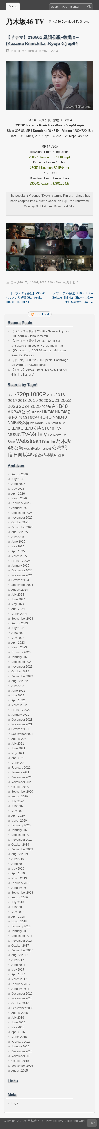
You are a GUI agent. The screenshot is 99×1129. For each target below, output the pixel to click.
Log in (15, 1103)
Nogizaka (31, 51)
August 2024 (19, 589)
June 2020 (18, 806)
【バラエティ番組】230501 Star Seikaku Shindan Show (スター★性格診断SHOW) (72, 298)
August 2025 (19, 532)
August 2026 (19, 474)
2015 (51, 395)
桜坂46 (39, 454)
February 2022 (21, 710)
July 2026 (17, 479)
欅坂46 (51, 455)
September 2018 (22, 892)
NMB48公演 (18, 422)
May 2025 (17, 546)
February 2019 (21, 883)
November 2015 (21, 1056)
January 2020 (20, 830)
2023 (43, 282)
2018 (22, 400)
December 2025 (21, 512)
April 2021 (18, 758)
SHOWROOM (54, 423)
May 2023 (17, 638)
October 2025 (20, 522)
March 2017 (19, 979)
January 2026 (20, 508)
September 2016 (22, 1008)
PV (32, 423)
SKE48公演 (31, 428)
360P (12, 395)
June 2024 (18, 599)
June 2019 (18, 864)
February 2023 (21, 652)
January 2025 (20, 565)
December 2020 (21, 777)
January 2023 (20, 657)
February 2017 (21, 984)
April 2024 (18, 609)
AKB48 (60, 406)
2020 (43, 400)
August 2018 (19, 897)
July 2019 (17, 859)
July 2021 (17, 743)
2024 (24, 406)
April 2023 (18, 642)
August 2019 (19, 854)
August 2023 (19, 623)
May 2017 (17, 969)
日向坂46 (22, 454)
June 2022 (18, 690)
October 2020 (20, 787)
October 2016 (20, 1003)
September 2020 (22, 791)
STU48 (48, 428)
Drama (60, 282)
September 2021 (22, 734)
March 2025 (19, 556)
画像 (61, 455)
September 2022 (22, 676)
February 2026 (21, 503)
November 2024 (21, 575)
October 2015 (20, 1061)
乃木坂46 (17, 282)
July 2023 (17, 628)
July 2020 (17, 801)
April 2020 (18, 815)
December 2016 (21, 993)
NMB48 (59, 417)
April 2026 (18, 493)
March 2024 (19, 613)
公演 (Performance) (37, 448)
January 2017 (20, 989)
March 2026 (19, 498)
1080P (34, 282)
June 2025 (18, 541)
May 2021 (17, 753)
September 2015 (22, 1065)
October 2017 (20, 945)
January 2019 (20, 888)
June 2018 (18, 907)
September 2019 (22, 849)
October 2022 (20, 671)
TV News (54, 435)
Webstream (29, 441)
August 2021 (19, 738)
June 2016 (18, 1022)
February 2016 (21, 1041)
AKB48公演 (19, 411)
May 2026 (17, 488)
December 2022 (21, 662)
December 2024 (21, 570)
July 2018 (17, 902)
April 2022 (18, 700)
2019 (32, 400)
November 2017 (21, 940)
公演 (18, 448)
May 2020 (17, 811)
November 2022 (21, 666)
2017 (12, 400)
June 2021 (18, 748)
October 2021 (20, 729)
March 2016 (19, 1037)
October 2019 (20, 844)
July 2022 (17, 686)
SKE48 (14, 428)
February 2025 (21, 561)
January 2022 (20, 714)
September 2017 (22, 950)
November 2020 (21, 782)
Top (93, 1123)
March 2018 (19, 921)
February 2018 (21, 926)
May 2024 (17, 604)
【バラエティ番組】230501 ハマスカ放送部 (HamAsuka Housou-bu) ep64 (26, 298)
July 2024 (17, 594)
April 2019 (18, 873)
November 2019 (21, 839)
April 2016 (18, 1032)
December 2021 (21, 719)
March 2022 (19, 705)
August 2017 (19, 955)
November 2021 (21, 724)
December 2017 (21, 936)
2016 (60, 394)
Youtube (49, 442)
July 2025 (17, 537)
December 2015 (21, 1051)
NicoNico (46, 417)
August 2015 (19, 1070)
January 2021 (20, 772)
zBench (67, 1121)
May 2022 (17, 695)
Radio (39, 423)
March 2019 (19, 878)
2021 (54, 400)
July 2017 (17, 960)
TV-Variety (34, 434)
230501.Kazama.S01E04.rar (49, 167)
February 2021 (21, 767)
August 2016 (19, 1013)
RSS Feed (42, 314)
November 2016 (21, 998)
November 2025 (21, 517)
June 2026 (18, 484)
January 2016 (20, 1046)
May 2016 (17, 1027)
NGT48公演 (31, 417)
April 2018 (18, 916)
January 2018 (20, 931)
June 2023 (18, 633)
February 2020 (21, 825)
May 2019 (17, 868)
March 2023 (19, 647)
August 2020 (19, 796)
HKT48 (48, 411)
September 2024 (22, 585)
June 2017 (18, 964)
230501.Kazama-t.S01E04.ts (50, 183)
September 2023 (22, 618)
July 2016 (17, 1017)
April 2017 (18, 974)
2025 (35, 406)
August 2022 (19, 681)
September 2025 (22, 527)
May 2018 (17, 912)
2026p (46, 406)
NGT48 (17, 417)
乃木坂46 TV (25, 21)
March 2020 (19, 820)
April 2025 (18, 551)
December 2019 (21, 835)
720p (51, 282)
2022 (65, 400)
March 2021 (19, 763)
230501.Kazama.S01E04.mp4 (49, 157)
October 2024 (20, 580)
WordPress (86, 1121)
